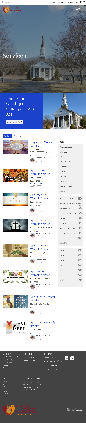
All (60, 285)
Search (54, 2)
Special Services (66, 186)
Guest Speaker (70, 238)
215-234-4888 (73, 2)
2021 (70, 275)
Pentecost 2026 (66, 147)
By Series (17, 136)
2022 (70, 270)
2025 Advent (65, 176)
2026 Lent (64, 157)
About (5, 384)
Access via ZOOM (15, 122)
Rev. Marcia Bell (70, 208)
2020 (70, 280)
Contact (62, 2)
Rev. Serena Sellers (70, 233)
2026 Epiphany (65, 162)
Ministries (6, 391)
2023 (70, 265)
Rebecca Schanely (70, 198)
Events (5, 386)
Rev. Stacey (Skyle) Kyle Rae (70, 204)
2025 (70, 255)
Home (5, 382)
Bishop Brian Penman (70, 228)
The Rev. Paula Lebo (70, 223)
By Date (7, 136)
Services (6, 393)
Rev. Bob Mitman (70, 218)
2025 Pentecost (66, 181)
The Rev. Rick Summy (70, 213)
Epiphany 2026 (65, 166)
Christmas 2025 (66, 172)
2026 (70, 250)
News (5, 389)
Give (4, 396)
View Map (6, 368)
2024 (70, 260)
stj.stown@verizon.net (56, 361)
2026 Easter (64, 152)
